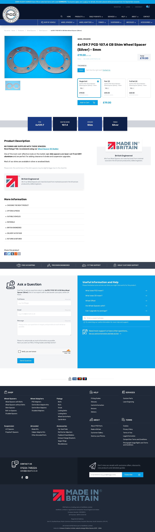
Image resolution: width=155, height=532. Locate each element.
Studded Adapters (38, 411)
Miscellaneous (62, 444)
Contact (146, 17)
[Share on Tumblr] (12, 253)
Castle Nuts (62, 419)
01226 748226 (28, 467)
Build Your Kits (95, 17)
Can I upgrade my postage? (96, 311)
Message (20, 321)
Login (128, 7)
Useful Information (97, 405)
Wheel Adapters (85, 22)
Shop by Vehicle (50, 22)
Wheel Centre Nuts (64, 416)
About (134, 17)
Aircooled (130, 22)
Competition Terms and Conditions (135, 439)
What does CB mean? (94, 296)
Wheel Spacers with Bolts (14, 402)
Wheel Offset (91, 301)
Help (123, 17)
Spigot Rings (62, 441)
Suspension (115, 22)
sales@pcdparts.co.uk (28, 471)
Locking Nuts (62, 414)
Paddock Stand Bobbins (66, 435)
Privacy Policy (128, 429)
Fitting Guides (39, 343)
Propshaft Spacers (11, 432)
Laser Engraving (128, 402)
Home (69, 17)
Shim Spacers (10, 408)
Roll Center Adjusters (65, 432)
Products (79, 17)
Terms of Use (127, 433)
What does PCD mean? (94, 291)
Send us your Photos (98, 436)
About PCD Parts (96, 426)
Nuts (59, 405)
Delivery (93, 412)
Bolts (60, 402)
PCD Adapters (36, 402)
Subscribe (128, 475)
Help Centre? (51, 343)
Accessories (145, 22)
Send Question (26, 361)
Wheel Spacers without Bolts (15, 405)
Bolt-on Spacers (11, 411)
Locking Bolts (62, 411)
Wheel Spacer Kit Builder (48, 149)
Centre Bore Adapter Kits (40, 405)
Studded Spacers (11, 414)
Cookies (125, 426)
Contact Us (106, 70)
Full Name (20, 299)
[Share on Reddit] (15, 253)
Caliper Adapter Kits (38, 432)
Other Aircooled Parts (39, 435)
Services (111, 17)
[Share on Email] (19, 253)
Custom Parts (128, 398)
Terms (129, 420)
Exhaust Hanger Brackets (66, 438)
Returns (93, 408)
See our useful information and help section (104, 334)
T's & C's (85, 2)
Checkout (138, 7)
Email (19, 310)
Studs (60, 408)
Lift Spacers (9, 429)
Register (117, 7)
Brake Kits (35, 429)
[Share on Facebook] (5, 253)
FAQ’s (32, 343)
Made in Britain (96, 429)
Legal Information (129, 436)
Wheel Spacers (66, 22)
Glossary (94, 402)
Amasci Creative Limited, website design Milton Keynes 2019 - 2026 (80, 528)
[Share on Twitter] (9, 253)
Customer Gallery (97, 433)
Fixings (101, 22)
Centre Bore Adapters (39, 408)
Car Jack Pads (63, 429)
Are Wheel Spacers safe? (95, 306)
